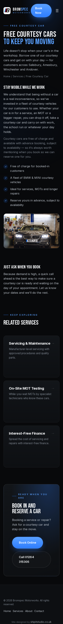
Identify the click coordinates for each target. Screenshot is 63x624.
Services (18, 76)
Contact (39, 611)
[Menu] (57, 11)
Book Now (38, 10)
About (28, 611)
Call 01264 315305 (26, 559)
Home (7, 76)
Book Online (27, 542)
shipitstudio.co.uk (40, 621)
